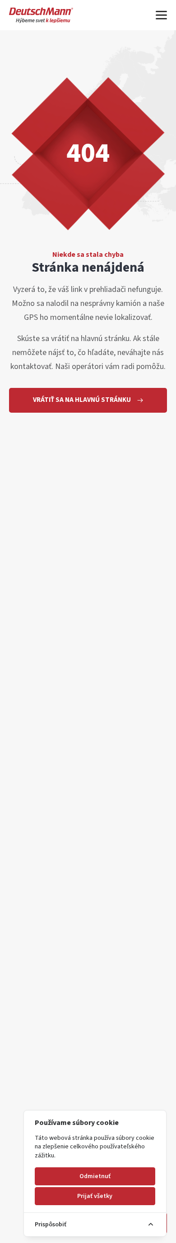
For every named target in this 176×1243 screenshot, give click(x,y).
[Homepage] (41, 15)
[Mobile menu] (161, 15)
